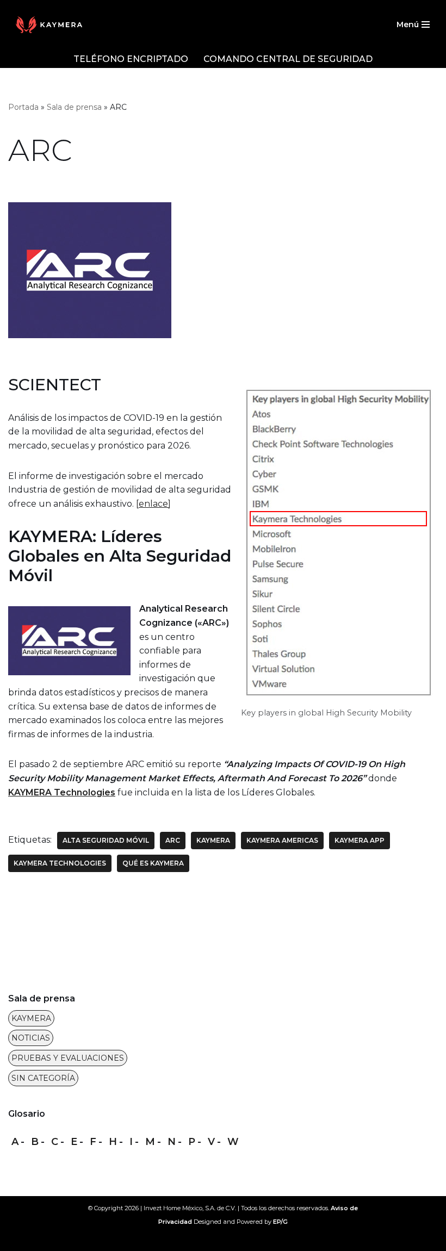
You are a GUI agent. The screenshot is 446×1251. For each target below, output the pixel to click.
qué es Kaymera (153, 863)
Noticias (30, 1038)
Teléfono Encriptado (130, 59)
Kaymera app (359, 840)
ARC (172, 840)
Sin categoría (43, 1078)
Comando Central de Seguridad (288, 59)
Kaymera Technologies (60, 863)
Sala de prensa (74, 107)
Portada (23, 107)
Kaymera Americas (282, 840)
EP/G (280, 1221)
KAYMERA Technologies (61, 792)
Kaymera (213, 840)
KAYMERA (31, 1018)
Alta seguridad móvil (106, 840)
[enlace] (153, 504)
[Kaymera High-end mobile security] (51, 25)
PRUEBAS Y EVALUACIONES (67, 1058)
